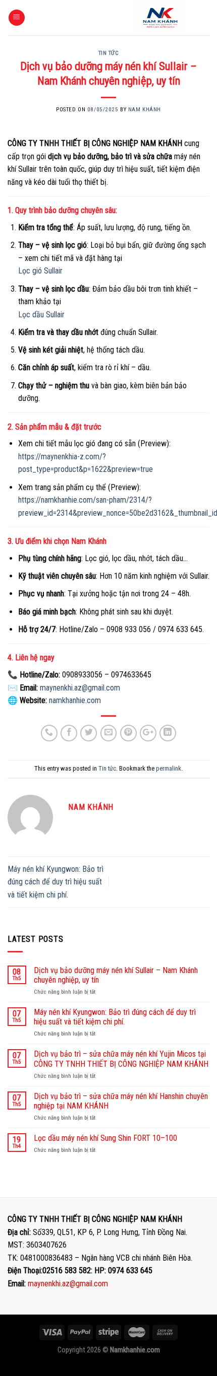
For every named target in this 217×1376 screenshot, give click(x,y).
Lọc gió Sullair (40, 271)
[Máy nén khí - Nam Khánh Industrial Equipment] (160, 17)
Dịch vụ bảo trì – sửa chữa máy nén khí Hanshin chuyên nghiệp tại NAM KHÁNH (121, 1101)
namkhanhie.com (75, 700)
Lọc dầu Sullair (41, 314)
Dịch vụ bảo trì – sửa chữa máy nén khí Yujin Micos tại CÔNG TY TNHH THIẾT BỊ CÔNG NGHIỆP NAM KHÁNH (121, 1058)
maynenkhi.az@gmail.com (68, 1283)
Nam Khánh (144, 109)
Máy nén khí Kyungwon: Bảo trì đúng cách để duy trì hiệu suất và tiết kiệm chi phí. (55, 882)
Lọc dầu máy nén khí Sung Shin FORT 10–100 (105, 1138)
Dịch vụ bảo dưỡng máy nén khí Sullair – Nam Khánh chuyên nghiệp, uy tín (116, 975)
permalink (168, 768)
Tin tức (108, 53)
